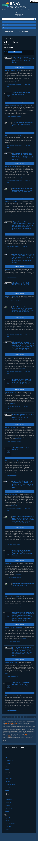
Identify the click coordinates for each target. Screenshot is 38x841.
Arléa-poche (8, 778)
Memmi (7, 763)
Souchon (7, 805)
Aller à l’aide (19, 15)
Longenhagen (9, 760)
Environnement (9, 797)
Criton (7, 820)
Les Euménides (9, 826)
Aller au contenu (19, 12)
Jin (6, 757)
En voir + (7, 769)
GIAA (26, 734)
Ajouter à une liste (20, 67)
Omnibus (8, 787)
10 (31, 717)
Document (8, 781)
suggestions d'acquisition (11, 723)
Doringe (7, 754)
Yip (6, 766)
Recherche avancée (8, 31)
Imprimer (8, 53)
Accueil (5, 38)
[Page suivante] (34, 717)
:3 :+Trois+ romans (10, 776)
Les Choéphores (10, 823)
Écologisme (8, 808)
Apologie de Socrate (11, 818)
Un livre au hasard (23, 31)
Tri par (5, 51)
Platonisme (8, 799)
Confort (33, 1)
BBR (9, 736)
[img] (34, 19)
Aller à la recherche (19, 14)
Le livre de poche (10, 784)
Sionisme (8, 802)
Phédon (7, 829)
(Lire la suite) (17, 81)
